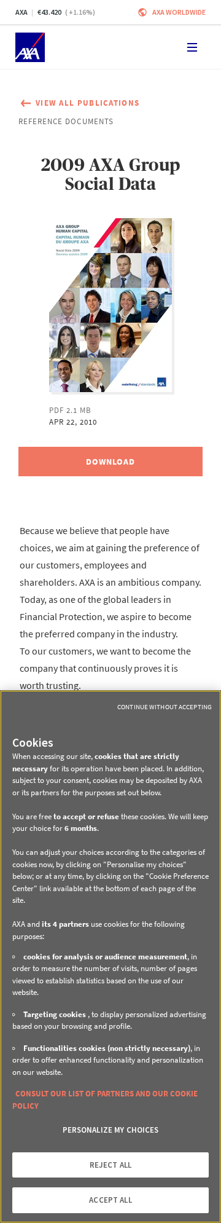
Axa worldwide (179, 12)
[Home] (30, 47)
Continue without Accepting (164, 706)
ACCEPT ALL (110, 1200)
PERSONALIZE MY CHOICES (111, 1130)
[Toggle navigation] (192, 47)
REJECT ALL (110, 1165)
